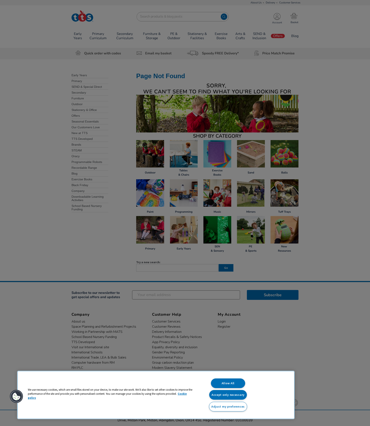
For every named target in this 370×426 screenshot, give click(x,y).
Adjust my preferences (228, 406)
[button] (16, 396)
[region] (156, 395)
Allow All (228, 383)
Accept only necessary (228, 395)
